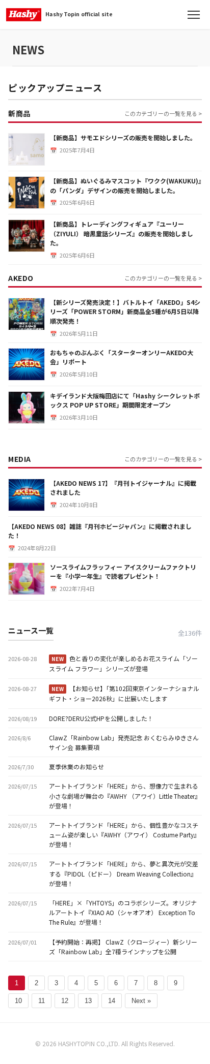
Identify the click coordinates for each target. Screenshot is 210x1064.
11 (41, 1001)
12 (64, 1001)
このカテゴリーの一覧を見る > (163, 113)
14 (111, 1001)
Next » (141, 1001)
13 (88, 1001)
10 (18, 1001)
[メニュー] (194, 15)
